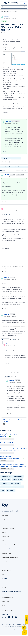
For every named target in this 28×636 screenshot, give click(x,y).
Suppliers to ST (6, 536)
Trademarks (7, 628)
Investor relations (6, 519)
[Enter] (2, 7)
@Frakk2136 (7, 214)
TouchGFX (4, 483)
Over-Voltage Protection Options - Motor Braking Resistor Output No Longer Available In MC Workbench (13, 434)
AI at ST (4, 574)
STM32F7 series (6, 487)
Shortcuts (4, 583)
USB (3, 490)
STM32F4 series (18, 476)
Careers (4, 532)
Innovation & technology (8, 528)
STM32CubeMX (6, 479)
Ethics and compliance (7, 597)
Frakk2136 (6, 16)
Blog (3, 540)
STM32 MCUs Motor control (9, 11)
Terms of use (6, 626)
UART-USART (10, 490)
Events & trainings (6, 570)
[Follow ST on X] (2, 617)
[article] (14, 188)
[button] (2, 3)
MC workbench (16, 158)
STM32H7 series (6, 476)
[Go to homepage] (5, 506)
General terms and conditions (9, 544)
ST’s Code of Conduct (7, 606)
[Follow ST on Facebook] (12, 617)
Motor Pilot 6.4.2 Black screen (8, 442)
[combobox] (14, 7)
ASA (5, 208)
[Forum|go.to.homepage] (10, 3)
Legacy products (18, 487)
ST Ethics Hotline (6, 601)
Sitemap (4, 587)
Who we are (5, 515)
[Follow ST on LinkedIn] (6, 617)
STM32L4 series (14, 483)
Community (4, 561)
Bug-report (5, 158)
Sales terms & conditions (17, 626)
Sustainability (5, 524)
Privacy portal (15, 628)
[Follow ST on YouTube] (16, 617)
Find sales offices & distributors (10, 557)
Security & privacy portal (8, 610)
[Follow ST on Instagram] (9, 617)
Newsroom (4, 566)
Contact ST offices (6, 553)
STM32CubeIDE (17, 479)
